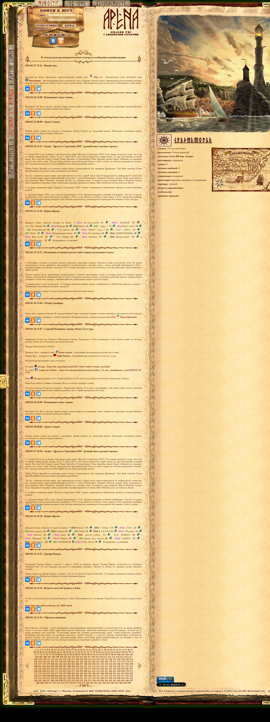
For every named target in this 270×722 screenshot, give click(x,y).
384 (104, 683)
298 (44, 676)
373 (59, 683)
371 (50, 683)
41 (43, 652)
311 (98, 676)
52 (76, 652)
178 (44, 664)
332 (86, 678)
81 (62, 654)
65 (114, 652)
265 (107, 671)
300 (53, 676)
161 (73, 661)
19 (78, 650)
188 (86, 664)
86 (77, 654)
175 (131, 661)
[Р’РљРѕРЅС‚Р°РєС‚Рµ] (27, 88)
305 (73, 676)
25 (96, 650)
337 (107, 678)
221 (123, 666)
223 (131, 666)
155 (48, 661)
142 (94, 659)
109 (58, 657)
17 (72, 650)
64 (111, 652)
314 (111, 676)
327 (65, 678)
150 (127, 659)
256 (69, 671)
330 (78, 678)
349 (57, 680)
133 (57, 659)
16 (69, 650)
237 (90, 668)
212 (86, 666)
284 (86, 673)
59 (97, 652)
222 (127, 666)
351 (65, 680)
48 (64, 652)
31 (114, 650)
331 (82, 678)
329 (73, 678)
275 (48, 673)
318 (127, 676)
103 (131, 654)
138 (78, 659)
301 (57, 676)
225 (40, 668)
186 (78, 664)
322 (44, 678)
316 (119, 676)
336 (102, 678)
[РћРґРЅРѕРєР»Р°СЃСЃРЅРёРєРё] (33, 88)
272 (36, 673)
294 (127, 673)
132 (53, 659)
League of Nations (48, 370)
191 (98, 664)
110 (62, 657)
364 (119, 680)
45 (55, 652)
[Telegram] (38, 88)
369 (42, 683)
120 (101, 657)
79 (56, 654)
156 (53, 661)
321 (40, 678)
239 (98, 668)
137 (73, 659)
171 (115, 661)
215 (98, 666)
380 (88, 683)
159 (65, 661)
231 (65, 668)
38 (34, 652)
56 (88, 652)
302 (61, 676)
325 (57, 678)
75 (44, 654)
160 (69, 661)
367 (131, 680)
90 (88, 654)
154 (44, 661)
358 (94, 680)
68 (123, 652)
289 (107, 673)
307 (82, 676)
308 (86, 676)
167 (98, 661)
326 (61, 678)
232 (69, 668)
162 (78, 661)
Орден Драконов (128, 317)
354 (78, 680)
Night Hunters (64, 356)
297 (40, 676)
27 (102, 650)
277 (57, 673)
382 (96, 683)
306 (78, 676)
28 (105, 650)
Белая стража (65, 352)
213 (90, 666)
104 (37, 657)
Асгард (41, 366)
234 (78, 668)
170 (111, 661)
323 (48, 678)
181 (57, 664)
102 (127, 654)
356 (86, 680)
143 (98, 659)
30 (111, 650)
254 (61, 671)
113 (74, 657)
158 (61, 661)
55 (85, 652)
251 (48, 671)
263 (98, 671)
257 (73, 671)
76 (47, 654)
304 (69, 676)
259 (82, 671)
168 (102, 661)
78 (53, 654)
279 (65, 673)
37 (131, 650)
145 (107, 659)
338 (111, 678)
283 (82, 673)
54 (82, 652)
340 (119, 678)
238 (94, 668)
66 (117, 652)
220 (119, 666)
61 (103, 652)
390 (129, 683)
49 (67, 652)
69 (126, 652)
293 (123, 673)
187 (82, 664)
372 (55, 683)
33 (120, 650)
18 (75, 650)
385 (109, 683)
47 (61, 652)
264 (102, 671)
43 (49, 652)
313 (106, 676)
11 (55, 650)
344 (36, 680)
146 (111, 659)
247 (131, 668)
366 (127, 680)
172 (119, 661)
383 (100, 683)
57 (91, 652)
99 (115, 654)
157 (57, 661)
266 (111, 671)
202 (44, 666)
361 (107, 680)
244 (119, 668)
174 (127, 661)
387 (117, 683)
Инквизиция (35, 80)
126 (126, 657)
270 (127, 671)
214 (94, 666)
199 (131, 664)
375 (67, 683)
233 (73, 668)
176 (36, 664)
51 (73, 652)
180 (53, 664)
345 (40, 680)
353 (73, 680)
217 (106, 666)
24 (93, 650)
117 (89, 657)
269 (123, 671)
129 (40, 659)
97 (109, 654)
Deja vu (98, 77)
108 (54, 657)
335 (98, 678)
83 (68, 654)
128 (36, 659)
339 (115, 678)
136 (69, 659)
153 (40, 661)
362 (111, 680)
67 (120, 652)
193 (107, 664)
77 (50, 654)
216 (102, 666)
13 (60, 650)
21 (84, 650)
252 (53, 671)
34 (123, 650)
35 (126, 650)
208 (69, 666)
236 (86, 668)
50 (70, 652)
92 (94, 654)
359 (98, 680)
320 (36, 678)
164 (86, 661)
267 (115, 671)
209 (73, 666)
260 (86, 671)
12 (57, 650)
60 (100, 652)
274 (44, 673)
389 (125, 683)
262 (94, 671)
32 (117, 650)
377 (75, 683)
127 (130, 657)
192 (102, 664)
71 (132, 652)
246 (127, 668)
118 (93, 657)
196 (119, 664)
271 (131, 671)
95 (103, 654)
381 (92, 683)
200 (36, 666)
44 (52, 652)
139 (82, 659)
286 (94, 673)
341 (123, 678)
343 (131, 678)
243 (115, 668)
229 (57, 668)
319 (131, 676)
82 (65, 654)
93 (97, 654)
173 (123, 661)
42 (46, 652)
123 (114, 657)
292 (119, 673)
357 (90, 680)
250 (44, 671)
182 (61, 664)
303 (65, 676)
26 (99, 650)
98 (112, 654)
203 (48, 666)
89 (85, 654)
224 (36, 668)
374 (63, 683)
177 (40, 664)
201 (40, 666)
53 (79, 652)
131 (48, 659)
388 (121, 683)
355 (82, 680)
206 (61, 666)
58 (94, 652)
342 (127, 678)
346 (44, 680)
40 (40, 652)
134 (61, 659)
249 (40, 671)
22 (87, 650)
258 (78, 671)
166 (94, 661)
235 (82, 668)
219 (115, 666)
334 (94, 678)
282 (78, 673)
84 (71, 654)
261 (90, 671)
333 (90, 678)
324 (53, 678)
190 (94, 664)
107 (49, 657)
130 (44, 659)
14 (63, 650)
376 (71, 683)
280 (69, 673)
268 (119, 671)
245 (123, 668)
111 (66, 657)
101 (123, 654)
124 (118, 657)
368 (38, 683)
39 (37, 652)
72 (35, 654)
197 (123, 664)
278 (61, 673)
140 (86, 659)
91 (91, 654)
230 (61, 668)
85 (74, 654)
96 (106, 654)
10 (52, 650)
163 (82, 661)
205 (57, 666)
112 (70, 657)
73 (38, 654)
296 (36, 676)
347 (48, 680)
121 (105, 657)
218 (111, 666)
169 (107, 661)
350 (61, 680)
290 (111, 673)
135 (65, 659)
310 (94, 676)
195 (115, 664)
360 (102, 680)
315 (115, 676)
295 (131, 673)
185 (73, 664)
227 (48, 668)
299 (48, 676)
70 (129, 652)
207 (65, 666)
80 (59, 654)
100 (119, 654)
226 (44, 668)
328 (69, 678)
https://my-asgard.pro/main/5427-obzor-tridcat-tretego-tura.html (78, 366)
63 (109, 652)
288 (102, 673)
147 (115, 659)
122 (110, 657)
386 (113, 683)
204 (53, 666)
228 (53, 668)
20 (81, 650)
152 (36, 661)
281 (73, 673)
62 (106, 652)
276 (53, 673)
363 (115, 680)
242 (111, 668)
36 (128, 650)
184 (69, 664)
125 (122, 657)
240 (102, 668)
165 (90, 661)
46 (58, 652)
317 (123, 676)
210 (78, 666)
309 (90, 676)
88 (82, 654)
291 (115, 673)
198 (127, 664)
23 (90, 650)
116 (85, 657)
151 (131, 659)
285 (90, 673)
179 (48, 664)
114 (77, 657)
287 (98, 673)
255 (65, 671)
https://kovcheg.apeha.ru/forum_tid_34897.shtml (48, 605)
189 (90, 664)
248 (36, 671)
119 (97, 657)
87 (79, 654)
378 (79, 683)
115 (81, 657)
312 (102, 676)
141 (90, 659)
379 (84, 683)
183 (65, 664)
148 (119, 659)
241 (107, 668)
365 (123, 680)
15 (66, 650)
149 (123, 659)
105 (41, 657)
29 (108, 650)
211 (82, 666)
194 (111, 664)
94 (100, 654)
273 (40, 673)
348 (53, 680)
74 (41, 654)
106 (45, 657)
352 (69, 680)
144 (102, 659)
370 (46, 683)
